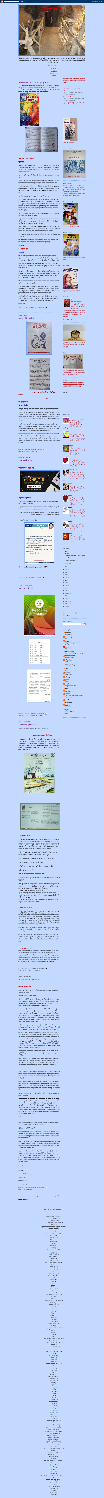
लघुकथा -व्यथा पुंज (53, 1440)
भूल (53, 1385)
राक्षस (66, 661)
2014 (66, 593)
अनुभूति (53, 1243)
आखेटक (53, 1252)
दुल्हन (52, 1317)
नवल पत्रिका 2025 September (30, 451)
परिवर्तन (53, 1334)
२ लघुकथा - (52, 1220)
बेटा (53, 1372)
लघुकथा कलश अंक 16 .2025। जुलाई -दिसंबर (33, 82)
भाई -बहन (52, 1381)
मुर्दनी (52, 1408)
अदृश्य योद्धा (24, 715)
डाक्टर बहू (53, 1302)
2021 (66, 577)
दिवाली (53, 1313)
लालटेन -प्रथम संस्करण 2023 (52, 1448)
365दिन (53, 1225)
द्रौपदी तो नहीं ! (53, 1324)
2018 (66, 583)
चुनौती (52, 1292)
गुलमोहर (67, 680)
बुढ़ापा (52, 1370)
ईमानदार (53, 1258)
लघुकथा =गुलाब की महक (53, 1442)
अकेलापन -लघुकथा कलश (53, 1233)
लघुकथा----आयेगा (72, 432)
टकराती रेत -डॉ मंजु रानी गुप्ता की (53, 1300)
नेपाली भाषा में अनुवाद (25, 460)
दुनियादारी (53, 1315)
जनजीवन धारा (54, 68)
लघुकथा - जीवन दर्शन (53, 1425)
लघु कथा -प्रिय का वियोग (26, 318)
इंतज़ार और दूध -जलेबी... (70, 666)
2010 (66, 604)
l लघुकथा (53, 1494)
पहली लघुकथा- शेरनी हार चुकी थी (53, 1338)
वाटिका (67, 709)
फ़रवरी (68, 564)
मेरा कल (53, 1410)
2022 (66, 575)
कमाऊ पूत (53, 1269)
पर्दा (53, 1336)
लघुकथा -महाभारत (53, 1437)
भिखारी (53, 1383)
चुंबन (53, 1290)
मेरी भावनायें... (68, 632)
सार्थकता (52, 1473)
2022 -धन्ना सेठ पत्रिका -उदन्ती (53, 1222)
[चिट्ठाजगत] (66, 615)
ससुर (52, 1471)
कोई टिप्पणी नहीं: (40, 307)
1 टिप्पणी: (39, 577)
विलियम (53, 1459)
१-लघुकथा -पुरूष (52, 1218)
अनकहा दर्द (53, 1241)
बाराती (52, 1368)
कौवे (53, 1277)
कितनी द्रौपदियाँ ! (53, 1275)
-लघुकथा (70, 446)
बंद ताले (53, 1353)
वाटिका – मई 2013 (69, 711)
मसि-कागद (67, 677)
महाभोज (53, 1393)
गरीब (52, 1281)
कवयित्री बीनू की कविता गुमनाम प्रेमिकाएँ (74, 653)
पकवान (53, 1332)
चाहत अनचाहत (53, 1288)
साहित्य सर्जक (68, 702)
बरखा (52, 1359)
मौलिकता (52, 1412)
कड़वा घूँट (53, 1267)
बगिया (52, 1357)
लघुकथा (70, 458)
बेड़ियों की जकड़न (53, 1376)
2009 (66, 606)
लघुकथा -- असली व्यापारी (53, 1427)
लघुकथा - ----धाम (72, 418)
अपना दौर (67, 694)
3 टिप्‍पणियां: (40, 449)
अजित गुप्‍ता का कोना (70, 656)
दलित (66, 670)
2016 (66, 588)
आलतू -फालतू (53, 1256)
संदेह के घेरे (53, 1465)
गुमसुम (53, 1286)
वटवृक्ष (66, 714)
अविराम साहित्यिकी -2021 (53, 1250)
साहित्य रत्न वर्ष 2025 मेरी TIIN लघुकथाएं (31, 970)
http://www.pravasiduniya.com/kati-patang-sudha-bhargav (73, 93)
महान (52, 1391)
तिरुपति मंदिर (52, 1305)
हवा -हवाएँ (52, 1488)
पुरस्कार (53, 1345)
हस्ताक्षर (53, 1490)
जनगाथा (67, 641)
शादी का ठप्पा (52, 1463)
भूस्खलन (52, 1387)
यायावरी (67, 684)
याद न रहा (53, 1414)
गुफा (53, 1284)
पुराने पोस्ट (57, 1196)
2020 (66, 580)
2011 (66, 601)
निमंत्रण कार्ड (52, 1330)
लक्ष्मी (52, 1416)
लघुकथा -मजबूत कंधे (53, 1435)
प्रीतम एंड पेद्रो (68, 634)
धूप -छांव (54, 70)
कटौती (53, 1265)
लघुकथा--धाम (53, 1446)
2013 (66, 596)
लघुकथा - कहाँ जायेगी (53, 1429)
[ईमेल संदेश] (46, 307)
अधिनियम (52, 1237)
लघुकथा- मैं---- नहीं (72, 470)
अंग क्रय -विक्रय (53, 1229)
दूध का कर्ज (53, 1319)
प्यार (53, 1349)
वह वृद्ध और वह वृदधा (53, 1452)
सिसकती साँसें (53, 1478)
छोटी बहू (53, 1296)
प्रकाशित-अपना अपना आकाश (53, 1351)
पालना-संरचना (53, 1341)
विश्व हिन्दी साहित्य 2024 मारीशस (34, 715)
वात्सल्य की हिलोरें (53, 1454)
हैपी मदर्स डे (53, 1492)
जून (68, 553)
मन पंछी (53, 1389)
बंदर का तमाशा (53, 1355)
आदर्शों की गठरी (53, 1254)
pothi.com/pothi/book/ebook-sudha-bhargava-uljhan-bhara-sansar (74, 194)
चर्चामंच (67, 647)
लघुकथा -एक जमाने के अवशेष (53, 1431)
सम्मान (53, 1469)
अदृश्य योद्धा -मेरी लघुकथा (26, 588)
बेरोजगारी (52, 1378)
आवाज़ (66, 681)
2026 (66, 551)
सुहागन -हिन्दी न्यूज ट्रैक (53, 1480)
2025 (66, 567)
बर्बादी (52, 1362)
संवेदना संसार (68, 660)
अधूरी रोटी (24, 579)
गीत (66, 638)
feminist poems (69, 651)
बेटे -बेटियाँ (53, 1374)
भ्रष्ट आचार (67, 707)
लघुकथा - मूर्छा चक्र (52, 1421)
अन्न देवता (53, 1246)
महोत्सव (53, 1395)
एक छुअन (52, 1260)
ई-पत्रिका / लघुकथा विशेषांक (27, 724)
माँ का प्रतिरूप (53, 1402)
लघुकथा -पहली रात (53, 1433)
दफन (52, 1307)
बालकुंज (54, 75)
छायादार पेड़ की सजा (69, 657)
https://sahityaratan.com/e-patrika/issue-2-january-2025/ (34, 728)
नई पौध (53, 1326)
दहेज (52, 1311)
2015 (66, 591)
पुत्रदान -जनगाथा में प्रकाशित (53, 1343)
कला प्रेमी (53, 1271)
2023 (66, 572)
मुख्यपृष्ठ (37, 1196)
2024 (66, 569)
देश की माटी (53, 1321)
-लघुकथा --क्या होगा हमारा (53, 1216)
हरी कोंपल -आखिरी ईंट (31, 309)
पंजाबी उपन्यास (68, 674)
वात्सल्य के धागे (53, 1456)
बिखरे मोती (67, 705)
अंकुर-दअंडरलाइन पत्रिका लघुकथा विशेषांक (53, 1227)
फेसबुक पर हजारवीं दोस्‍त (70, 686)
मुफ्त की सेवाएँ (53, 1406)
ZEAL (67, 668)
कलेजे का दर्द (52, 1273)
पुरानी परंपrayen (53, 1347)
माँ (52, 1397)
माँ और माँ (52, 1400)
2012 (66, 598)
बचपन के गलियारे (54, 74)
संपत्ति (52, 1467)
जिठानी (53, 1298)
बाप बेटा (53, 1366)
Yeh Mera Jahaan (70, 637)
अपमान (53, 1248)
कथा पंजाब (67, 673)
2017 (66, 585)
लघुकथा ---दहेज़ (52, 1423)
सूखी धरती (24, 309)
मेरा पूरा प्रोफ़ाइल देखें (67, 319)
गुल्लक (66, 688)
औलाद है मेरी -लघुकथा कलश (53, 1262)
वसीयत (53, 1450)
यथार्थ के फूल (54, 72)
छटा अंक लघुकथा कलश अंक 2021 (30, 979)
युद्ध (66, 649)
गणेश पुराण (53, 1279)
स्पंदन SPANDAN (69, 664)
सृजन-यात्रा (68, 691)
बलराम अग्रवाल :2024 (52, 1364)
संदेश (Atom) (27, 1200)
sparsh (67, 700)
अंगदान (53, 1231)
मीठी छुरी (52, 1404)
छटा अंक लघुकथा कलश (27, 1189)
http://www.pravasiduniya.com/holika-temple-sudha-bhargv (73, 99)
